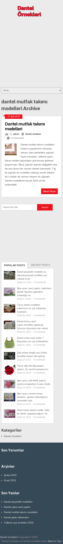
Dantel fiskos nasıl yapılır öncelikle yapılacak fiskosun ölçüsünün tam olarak (32, 325)
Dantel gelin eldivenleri (16, 517)
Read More (49, 191)
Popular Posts (14, 265)
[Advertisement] (31, 53)
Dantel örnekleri (33, 134)
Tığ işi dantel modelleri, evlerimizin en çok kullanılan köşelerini (31, 308)
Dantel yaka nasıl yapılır (17, 507)
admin (16, 134)
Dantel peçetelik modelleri (18, 501)
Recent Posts (40, 265)
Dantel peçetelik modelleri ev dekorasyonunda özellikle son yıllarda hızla (32, 275)
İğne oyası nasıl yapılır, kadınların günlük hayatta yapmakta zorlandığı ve (34, 292)
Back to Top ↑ (55, 541)
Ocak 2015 (10, 480)
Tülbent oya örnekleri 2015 (19, 522)
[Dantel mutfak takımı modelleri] (13, 149)
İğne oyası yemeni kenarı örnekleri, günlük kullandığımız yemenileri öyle (32, 397)
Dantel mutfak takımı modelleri (25, 126)
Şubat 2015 (10, 475)
